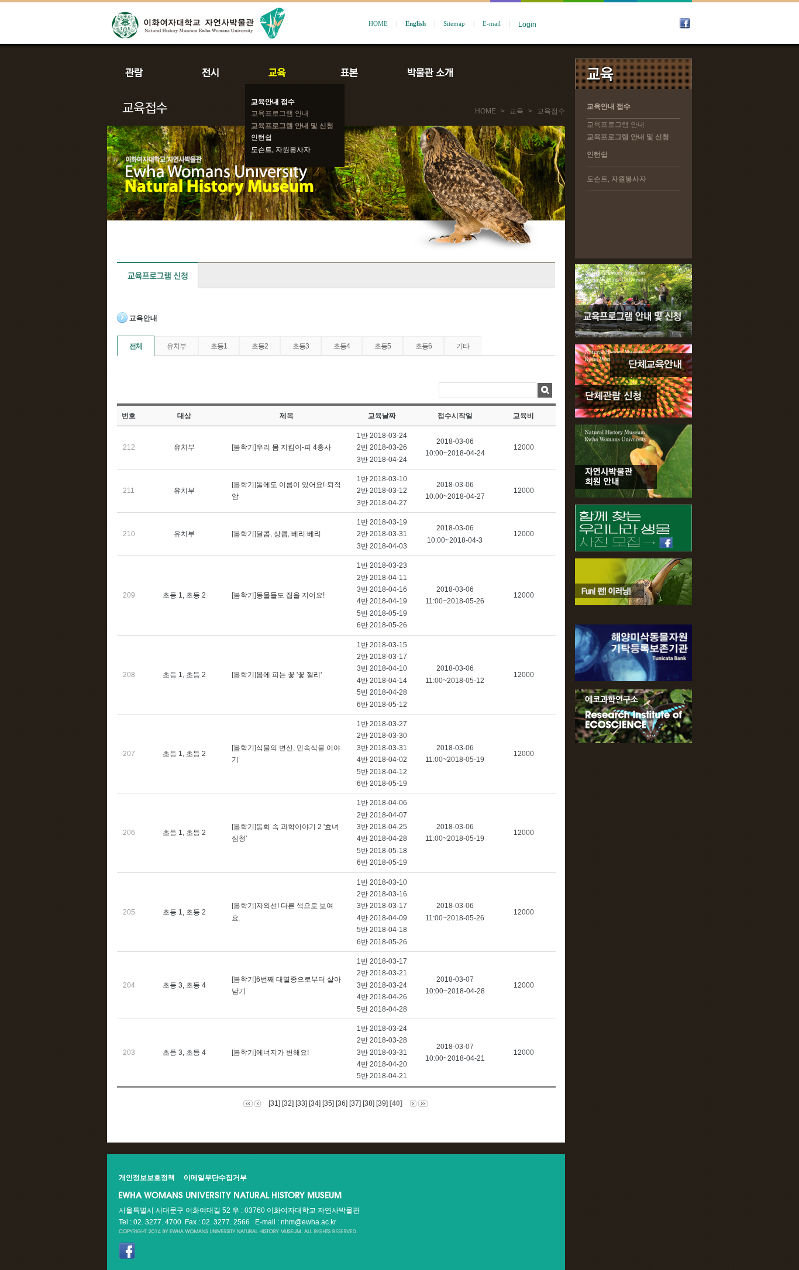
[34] (315, 1103)
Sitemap (454, 23)
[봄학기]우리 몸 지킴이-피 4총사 (281, 447)
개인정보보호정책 (147, 1178)
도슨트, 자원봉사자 (281, 150)
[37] (355, 1103)
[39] (382, 1103)
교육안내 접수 (273, 102)
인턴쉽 (261, 137)
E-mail (492, 23)
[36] (341, 1103)
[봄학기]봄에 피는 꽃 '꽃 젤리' (277, 675)
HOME (378, 23)
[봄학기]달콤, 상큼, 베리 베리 (276, 534)
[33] (301, 1103)
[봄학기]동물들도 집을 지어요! (278, 595)
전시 (210, 72)
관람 (141, 72)
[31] (274, 1103)
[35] (328, 1103)
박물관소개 (430, 72)
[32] (288, 1103)
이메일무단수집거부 (215, 1178)
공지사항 (509, 72)
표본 (348, 72)
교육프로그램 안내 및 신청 (292, 126)
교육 (279, 72)
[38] (368, 1103)
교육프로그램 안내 (280, 113)
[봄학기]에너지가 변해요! (270, 1052)
